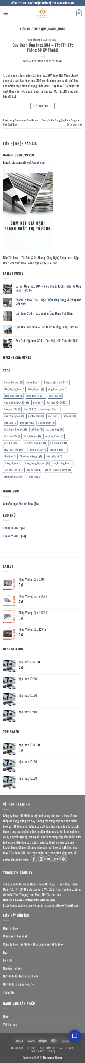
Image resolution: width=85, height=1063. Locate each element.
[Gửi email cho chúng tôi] (56, 858)
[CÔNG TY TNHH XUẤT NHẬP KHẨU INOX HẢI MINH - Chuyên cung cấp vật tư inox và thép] (42, 13)
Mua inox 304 (12, 436)
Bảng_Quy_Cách (62, 120)
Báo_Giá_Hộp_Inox (14, 389)
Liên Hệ (7, 960)
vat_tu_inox (34, 470)
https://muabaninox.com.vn (19, 905)
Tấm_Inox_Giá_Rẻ (13, 470)
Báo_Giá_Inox (36, 389)
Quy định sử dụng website (18, 984)
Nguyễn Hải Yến (12, 968)
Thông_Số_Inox (12, 463)
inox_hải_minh (46, 423)
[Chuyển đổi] (79, 1016)
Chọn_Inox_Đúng (35, 396)
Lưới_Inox (36, 429)
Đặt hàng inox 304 (14, 477)
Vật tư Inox (66, 1048)
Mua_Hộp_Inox (32, 436)
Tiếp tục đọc (42, 106)
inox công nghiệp (14, 416)
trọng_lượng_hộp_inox (36, 463)
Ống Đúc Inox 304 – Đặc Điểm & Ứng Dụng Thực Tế (46, 327)
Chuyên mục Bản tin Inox (42, 39)
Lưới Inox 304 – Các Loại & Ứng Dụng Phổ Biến (44, 313)
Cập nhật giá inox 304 (16, 402)
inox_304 (10, 423)
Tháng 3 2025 (11, 527)
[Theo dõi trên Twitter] (48, 858)
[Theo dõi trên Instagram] (41, 858)
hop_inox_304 (12, 409)
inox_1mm (54, 416)
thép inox (10, 456)
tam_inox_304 (38, 450)
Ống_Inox (75, 120)
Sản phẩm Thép (48, 1048)
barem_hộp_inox (13, 382)
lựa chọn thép (54, 429)
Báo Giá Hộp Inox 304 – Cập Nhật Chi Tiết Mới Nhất (47, 341)
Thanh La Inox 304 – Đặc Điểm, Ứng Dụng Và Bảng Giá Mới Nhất (48, 302)
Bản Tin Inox (10, 928)
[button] (5, 13)
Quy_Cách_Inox (10, 124)
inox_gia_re (27, 423)
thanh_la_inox (58, 450)
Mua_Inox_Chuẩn (54, 436)
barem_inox (33, 382)
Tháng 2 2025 (11, 535)
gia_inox (38, 402)
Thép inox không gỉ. (31, 456)
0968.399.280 (24, 154)
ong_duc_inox (12, 443)
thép (5, 1016)
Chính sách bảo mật (15, 936)
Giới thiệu (31, 1048)
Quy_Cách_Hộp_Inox (35, 443)
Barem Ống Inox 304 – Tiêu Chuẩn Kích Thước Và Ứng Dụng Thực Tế (48, 288)
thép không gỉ (54, 456)
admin (59, 61)
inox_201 (70, 416)
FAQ (5, 952)
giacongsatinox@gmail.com (28, 162)
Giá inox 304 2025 (57, 402)
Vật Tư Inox (10, 1024)
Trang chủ (17, 1048)
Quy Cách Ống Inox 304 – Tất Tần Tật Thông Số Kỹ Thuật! (42, 47)
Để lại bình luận (74, 124)
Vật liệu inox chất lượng (58, 470)
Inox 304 (30, 409)
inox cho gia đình (49, 409)
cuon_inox (55, 396)
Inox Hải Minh (36, 416)
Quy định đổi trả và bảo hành (20, 976)
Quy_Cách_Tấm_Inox (15, 450)
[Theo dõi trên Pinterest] (63, 858)
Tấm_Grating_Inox (62, 463)
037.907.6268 (12, 899)
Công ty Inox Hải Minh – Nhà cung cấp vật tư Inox (33, 944)
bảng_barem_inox (57, 389)
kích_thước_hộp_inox (15, 429)
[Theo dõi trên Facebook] (34, 858)
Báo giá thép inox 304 (56, 382)
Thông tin (8, 992)
